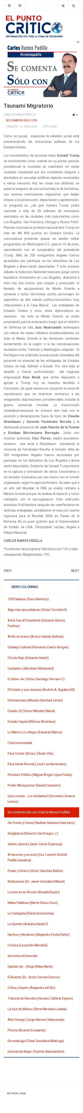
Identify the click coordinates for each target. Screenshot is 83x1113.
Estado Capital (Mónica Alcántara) (32, 721)
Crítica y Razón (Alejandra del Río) (31, 987)
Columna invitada (20, 743)
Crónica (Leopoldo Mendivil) (27, 945)
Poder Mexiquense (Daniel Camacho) (34, 785)
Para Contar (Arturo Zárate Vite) (30, 753)
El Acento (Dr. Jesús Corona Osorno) (34, 977)
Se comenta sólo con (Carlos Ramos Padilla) (39, 812)
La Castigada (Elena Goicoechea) (31, 913)
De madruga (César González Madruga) (36, 1041)
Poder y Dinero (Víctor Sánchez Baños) (35, 871)
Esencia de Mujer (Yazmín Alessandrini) (36, 1051)
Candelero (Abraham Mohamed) (31, 668)
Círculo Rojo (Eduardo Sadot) (28, 658)
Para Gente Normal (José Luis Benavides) (37, 764)
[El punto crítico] (41, 26)
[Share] (62, 5)
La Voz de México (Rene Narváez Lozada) (37, 1009)
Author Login (16, 1093)
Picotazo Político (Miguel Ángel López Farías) (40, 774)
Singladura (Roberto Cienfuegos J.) (33, 833)
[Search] (73, 5)
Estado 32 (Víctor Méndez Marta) (31, 711)
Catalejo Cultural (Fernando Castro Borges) (38, 647)
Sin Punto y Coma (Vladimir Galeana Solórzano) (41, 822)
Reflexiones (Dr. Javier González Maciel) (36, 881)
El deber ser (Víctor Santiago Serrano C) (36, 679)
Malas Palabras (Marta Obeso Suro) (33, 902)
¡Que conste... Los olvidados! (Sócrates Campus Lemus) (41, 799)
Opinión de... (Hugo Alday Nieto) (30, 966)
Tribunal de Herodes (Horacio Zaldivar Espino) (40, 998)
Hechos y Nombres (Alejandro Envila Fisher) (39, 934)
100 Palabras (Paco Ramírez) (28, 599)
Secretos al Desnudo (22, 956)
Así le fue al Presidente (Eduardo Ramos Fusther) (36, 623)
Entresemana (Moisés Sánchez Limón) (35, 700)
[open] (9, 5)
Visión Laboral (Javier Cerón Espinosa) (35, 844)
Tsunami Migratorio (28, 106)
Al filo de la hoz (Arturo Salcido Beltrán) (36, 636)
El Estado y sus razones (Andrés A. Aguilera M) (41, 689)
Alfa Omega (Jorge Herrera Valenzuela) (36, 1019)
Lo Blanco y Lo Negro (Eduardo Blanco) (35, 732)
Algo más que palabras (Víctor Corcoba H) (37, 609)
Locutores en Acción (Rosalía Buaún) (34, 892)
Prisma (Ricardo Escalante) (27, 1030)
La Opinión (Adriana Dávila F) (28, 924)
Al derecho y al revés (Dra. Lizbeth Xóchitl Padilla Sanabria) (37, 857)
